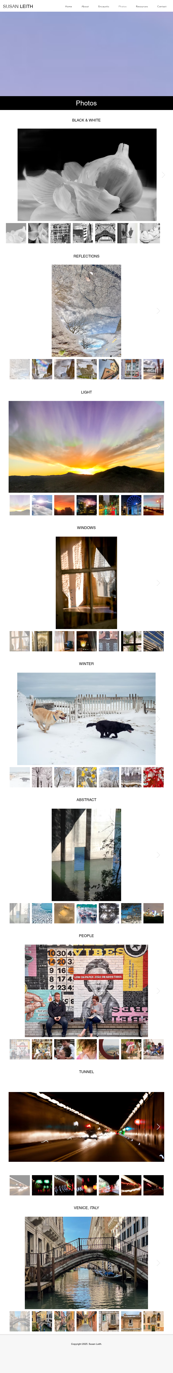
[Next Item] (163, 174)
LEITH (18, 6)
